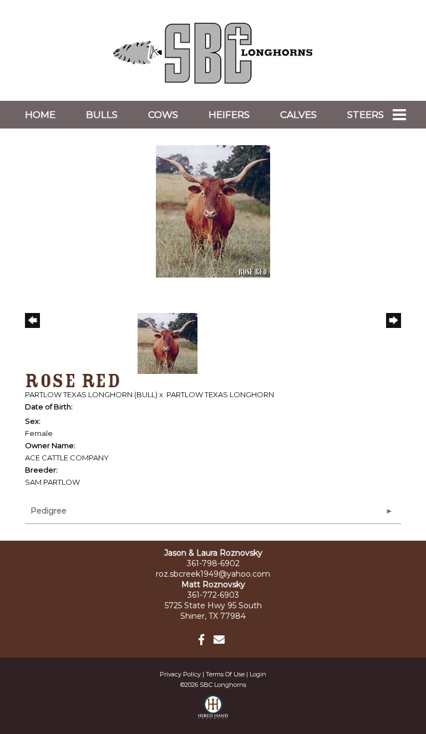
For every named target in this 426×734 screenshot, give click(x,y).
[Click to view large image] (213, 210)
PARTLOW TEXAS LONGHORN (220, 394)
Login (258, 674)
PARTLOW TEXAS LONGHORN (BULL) (91, 394)
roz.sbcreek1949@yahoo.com (213, 574)
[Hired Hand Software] (213, 711)
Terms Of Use (225, 674)
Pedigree (49, 511)
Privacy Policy (180, 674)
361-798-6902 (213, 563)
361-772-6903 (213, 595)
